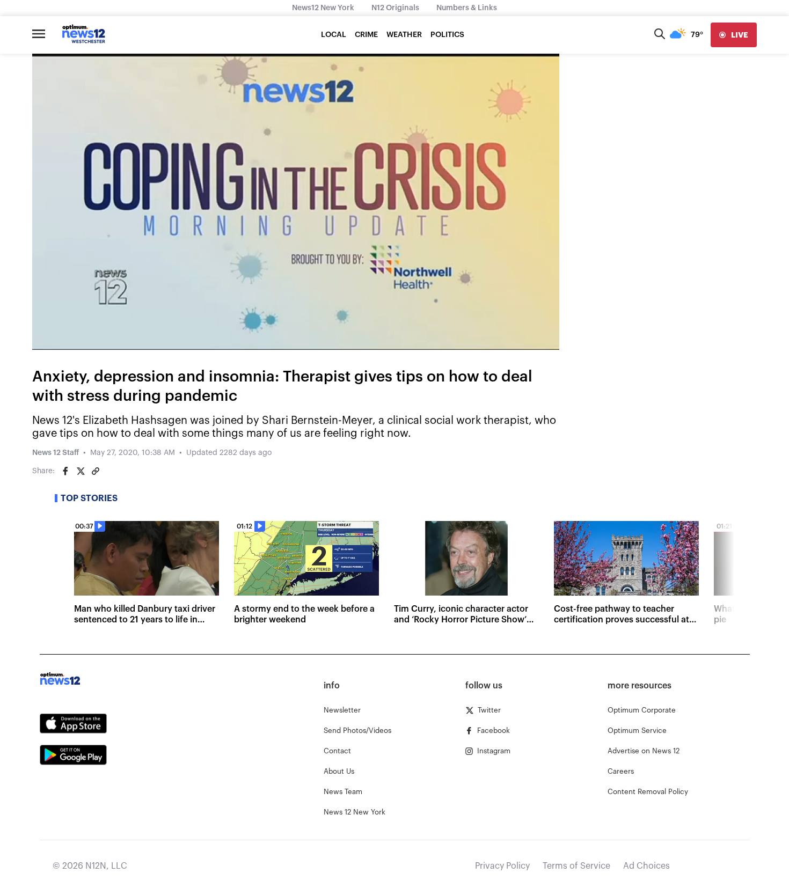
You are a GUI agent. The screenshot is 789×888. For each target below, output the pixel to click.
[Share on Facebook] (65, 471)
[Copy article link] (95, 471)
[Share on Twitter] (80, 471)
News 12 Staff (55, 453)
